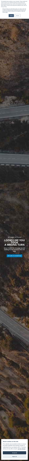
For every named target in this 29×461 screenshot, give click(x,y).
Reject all (14, 456)
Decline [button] (17, 15)
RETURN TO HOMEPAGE (14, 256)
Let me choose (21, 448)
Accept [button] (11, 15)
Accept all (14, 452)
